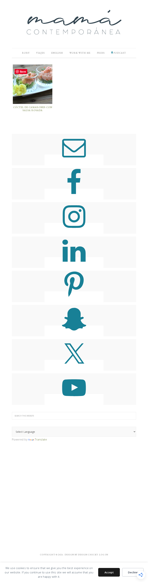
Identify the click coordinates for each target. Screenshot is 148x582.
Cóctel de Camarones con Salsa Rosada (32, 109)
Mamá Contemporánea (74, 22)
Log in (103, 554)
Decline (133, 572)
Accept (109, 572)
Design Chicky (88, 554)
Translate (41, 439)
